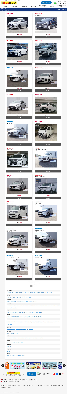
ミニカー (35, 379)
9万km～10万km (10, 307)
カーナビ (8, 321)
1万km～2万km (13, 305)
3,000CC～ (40, 316)
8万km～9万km (56, 305)
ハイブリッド (18, 342)
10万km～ (15, 307)
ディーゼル (13, 342)
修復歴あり (9, 355)
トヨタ (8, 297)
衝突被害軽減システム (11, 329)
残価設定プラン (25, 379)
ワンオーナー (18, 355)
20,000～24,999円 (22, 292)
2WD (8, 346)
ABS (27, 329)
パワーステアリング (10, 324)
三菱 (30, 297)
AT (7, 351)
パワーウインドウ (42, 321)
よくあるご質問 (39, 385)
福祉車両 (31, 379)
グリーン (37, 337)
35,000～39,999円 (44, 292)
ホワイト (8, 337)
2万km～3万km (19, 305)
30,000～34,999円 (37, 292)
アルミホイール (55, 321)
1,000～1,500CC (20, 316)
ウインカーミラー (43, 322)
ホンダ (11, 297)
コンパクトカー (13, 301)
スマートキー (32, 321)
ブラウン (30, 337)
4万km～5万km (32, 305)
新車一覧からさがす (13, 379)
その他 (41, 337)
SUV (24, 301)
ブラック (15, 337)
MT (9, 351)
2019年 (33, 312)
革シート (8, 333)
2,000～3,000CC (34, 316)
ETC (47, 321)
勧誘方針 (9, 387)
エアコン (36, 321)
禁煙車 (23, 355)
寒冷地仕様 (18, 329)
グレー (12, 337)
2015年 (20, 312)
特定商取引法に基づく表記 (58, 385)
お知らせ (19, 385)
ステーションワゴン (32, 301)
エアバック (31, 329)
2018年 (30, 312)
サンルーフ (13, 333)
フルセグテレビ (13, 321)
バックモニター (23, 329)
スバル (20, 297)
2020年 (37, 312)
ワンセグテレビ (20, 321)
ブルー (34, 337)
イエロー (22, 337)
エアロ (17, 333)
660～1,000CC (14, 316)
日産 (14, 297)
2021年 (40, 312)
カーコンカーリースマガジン (28, 385)
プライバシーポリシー (47, 385)
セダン (27, 301)
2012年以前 (9, 312)
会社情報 (3, 387)
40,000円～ (51, 292)
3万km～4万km (26, 305)
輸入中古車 (17, 381)
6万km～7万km (44, 305)
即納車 (19, 379)
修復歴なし (14, 355)
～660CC (8, 316)
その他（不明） (26, 321)
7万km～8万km (50, 305)
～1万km (8, 305)
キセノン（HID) (29, 322)
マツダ (17, 297)
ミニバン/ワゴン (20, 301)
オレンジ (26, 337)
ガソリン (8, 342)
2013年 (13, 312)
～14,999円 (9, 292)
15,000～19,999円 (15, 292)
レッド (19, 337)
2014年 (16, 312)
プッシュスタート (14, 322)
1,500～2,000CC (27, 316)
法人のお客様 (8, 385)
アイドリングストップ (51, 322)
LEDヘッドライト (36, 322)
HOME (2, 385)
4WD (10, 346)
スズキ (27, 297)
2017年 (27, 312)
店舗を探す (14, 385)
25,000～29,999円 (30, 292)
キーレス (8, 322)
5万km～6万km (38, 305)
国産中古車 (11, 381)
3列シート (50, 321)
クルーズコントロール (22, 322)
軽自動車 (8, 301)
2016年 (23, 312)
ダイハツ (23, 297)
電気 (22, 342)
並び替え (63, 9)
